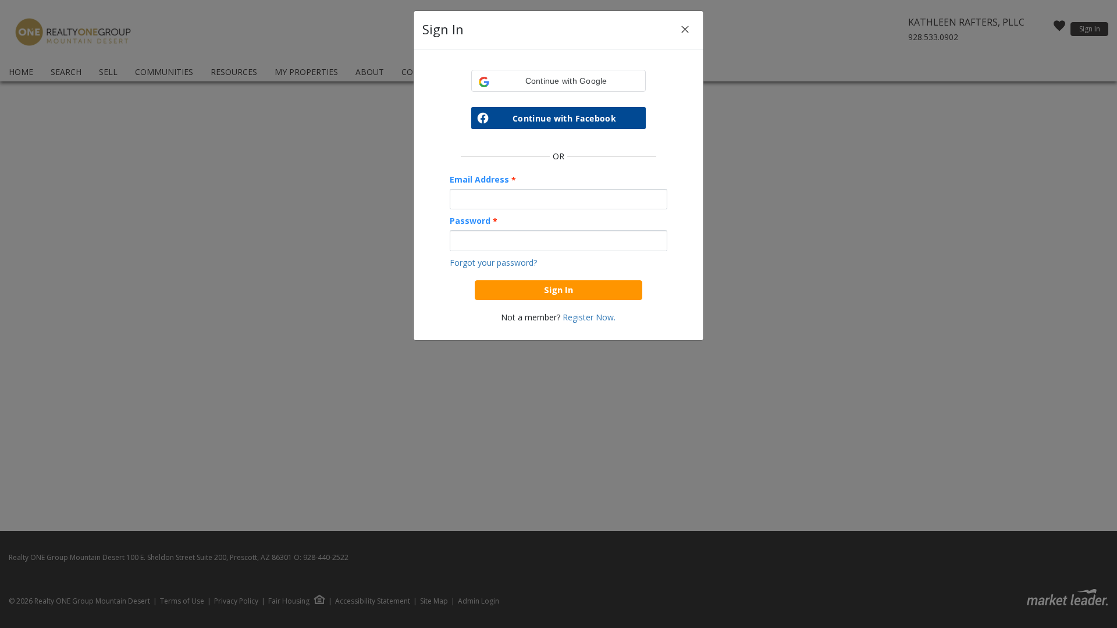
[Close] (685, 30)
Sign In (558, 289)
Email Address (483, 179)
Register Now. (589, 317)
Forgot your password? (493, 262)
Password (473, 221)
